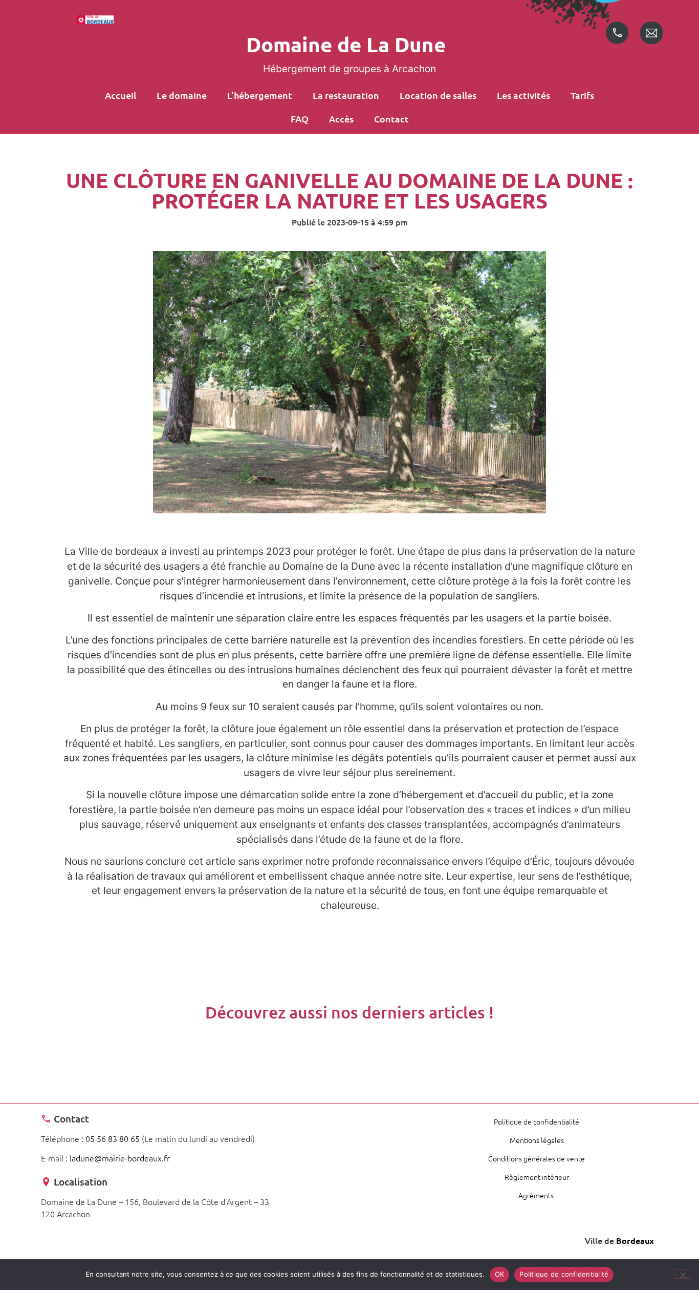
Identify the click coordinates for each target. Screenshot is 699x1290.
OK (500, 1274)
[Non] (682, 1274)
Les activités (523, 95)
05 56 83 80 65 (112, 1138)
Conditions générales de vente (536, 1158)
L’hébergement (259, 95)
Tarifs (582, 95)
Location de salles (438, 95)
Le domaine (182, 95)
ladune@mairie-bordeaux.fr (120, 1157)
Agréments (536, 1195)
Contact (391, 118)
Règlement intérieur (537, 1177)
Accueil (120, 95)
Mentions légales (537, 1140)
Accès (341, 118)
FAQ (300, 118)
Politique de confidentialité (536, 1121)
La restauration (346, 95)
